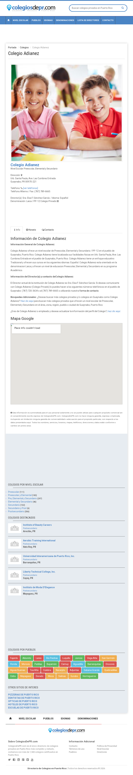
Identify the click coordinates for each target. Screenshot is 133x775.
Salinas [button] (62, 676)
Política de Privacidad (107, 746)
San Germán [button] (108, 658)
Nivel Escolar (20, 20)
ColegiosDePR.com (17, 746)
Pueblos (36, 20)
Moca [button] (51, 676)
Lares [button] (39, 658)
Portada (12, 47)
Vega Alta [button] (92, 658)
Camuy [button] (65, 664)
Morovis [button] (26, 664)
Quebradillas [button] (110, 670)
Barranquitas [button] (94, 664)
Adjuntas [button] (74, 670)
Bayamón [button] (52, 664)
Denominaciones (65, 20)
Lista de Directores (88, 20)
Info (18, 229)
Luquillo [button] (66, 658)
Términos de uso (77, 749)
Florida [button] (13, 664)
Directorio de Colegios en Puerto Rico (47, 768)
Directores (102, 752)
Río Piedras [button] (52, 658)
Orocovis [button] (110, 664)
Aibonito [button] (27, 658)
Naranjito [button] (60, 670)
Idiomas (48, 20)
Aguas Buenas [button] (17, 670)
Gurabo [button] (74, 676)
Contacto (108, 20)
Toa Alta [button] (34, 670)
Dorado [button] (39, 676)
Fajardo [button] (14, 658)
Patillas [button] (38, 664)
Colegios (24, 47)
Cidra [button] (13, 676)
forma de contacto (89, 290)
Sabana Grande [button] (92, 670)
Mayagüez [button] (25, 676)
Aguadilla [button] (78, 664)
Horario (32, 229)
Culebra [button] (47, 670)
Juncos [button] (78, 658)
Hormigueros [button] (89, 676)
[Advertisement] (66, 33)
